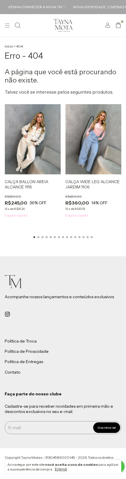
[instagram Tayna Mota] (7, 314)
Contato (13, 372)
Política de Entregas (24, 362)
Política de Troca (21, 341)
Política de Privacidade (27, 351)
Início (9, 46)
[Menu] (7, 25)
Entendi (61, 469)
